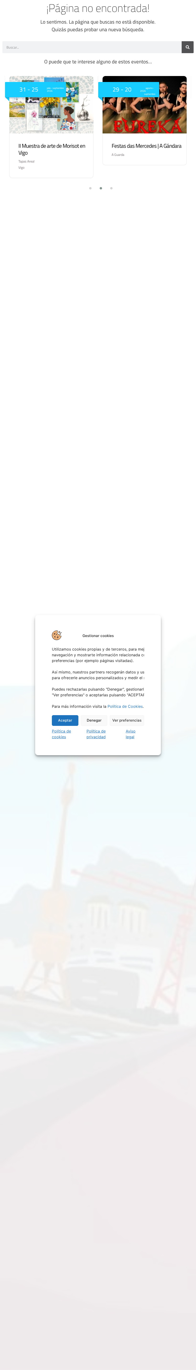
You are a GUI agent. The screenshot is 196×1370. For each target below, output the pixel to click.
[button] (87, 188)
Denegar (94, 720)
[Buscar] (188, 47)
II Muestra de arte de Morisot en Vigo (51, 149)
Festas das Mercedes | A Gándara (146, 146)
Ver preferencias (127, 720)
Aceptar (65, 720)
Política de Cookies (125, 706)
